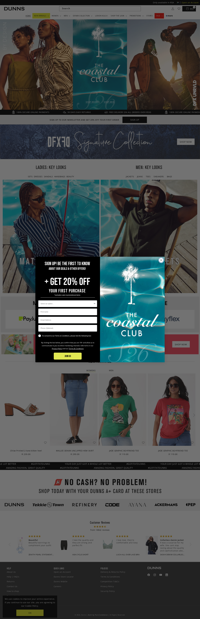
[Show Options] (94, 303)
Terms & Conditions (76, 348)
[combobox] (67, 303)
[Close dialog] (161, 260)
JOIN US (67, 356)
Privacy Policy (57, 348)
